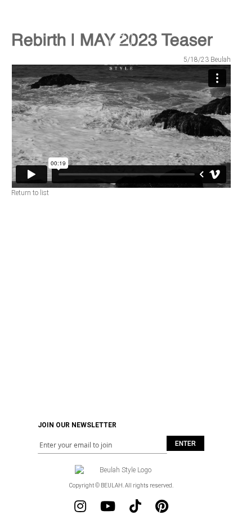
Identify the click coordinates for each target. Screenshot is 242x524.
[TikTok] (135, 506)
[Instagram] (80, 506)
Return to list (30, 193)
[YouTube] (107, 506)
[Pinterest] (161, 506)
